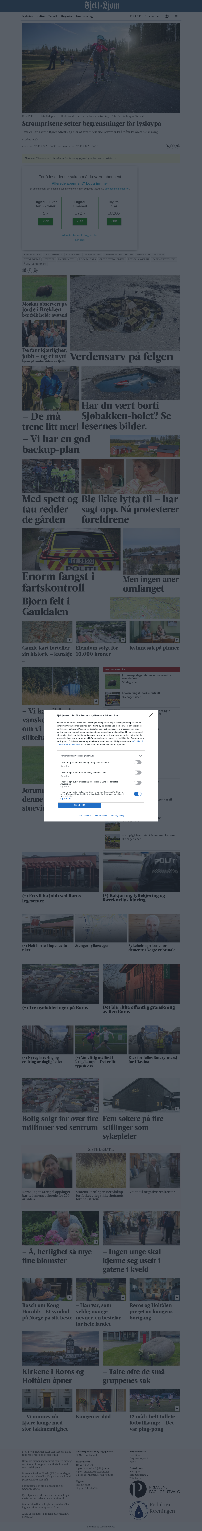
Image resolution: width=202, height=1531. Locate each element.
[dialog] (101, 765)
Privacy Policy (117, 815)
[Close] (152, 716)
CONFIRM (79, 805)
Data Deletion (84, 815)
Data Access (101, 815)
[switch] (138, 762)
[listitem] (101, 755)
